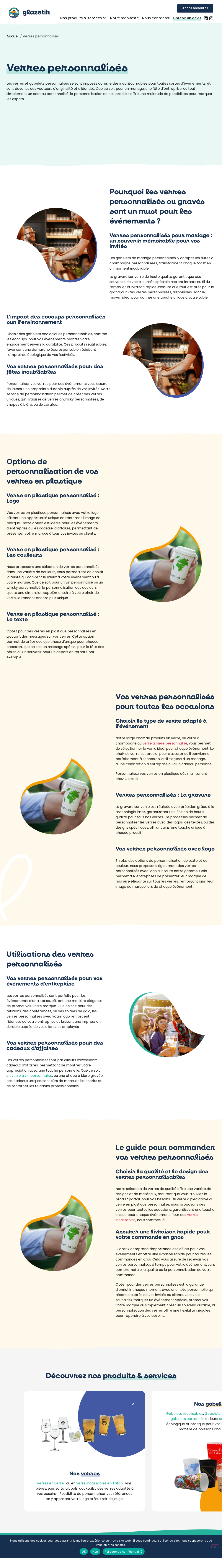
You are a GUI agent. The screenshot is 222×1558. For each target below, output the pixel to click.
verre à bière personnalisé (164, 743)
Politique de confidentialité (123, 1551)
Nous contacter (156, 18)
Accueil (13, 36)
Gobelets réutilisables (184, 1414)
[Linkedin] (206, 18)
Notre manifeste (124, 18)
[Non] (215, 1546)
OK (84, 1551)
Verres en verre (50, 1483)
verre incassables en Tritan (99, 1483)
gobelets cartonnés (187, 1419)
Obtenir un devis (187, 18)
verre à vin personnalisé (31, 1076)
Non (95, 1551)
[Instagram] (211, 18)
